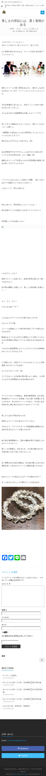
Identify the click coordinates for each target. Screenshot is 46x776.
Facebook (23, 748)
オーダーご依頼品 (9, 675)
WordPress (15, 774)
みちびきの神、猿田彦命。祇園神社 (16, 706)
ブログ (18, 28)
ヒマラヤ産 (35, 45)
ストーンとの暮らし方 (30, 28)
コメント (6, 584)
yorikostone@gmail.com (14, 2)
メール (5, 617)
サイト (4, 625)
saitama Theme (24, 774)
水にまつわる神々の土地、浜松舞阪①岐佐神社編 (22, 699)
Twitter (23, 755)
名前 (4, 610)
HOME (11, 28)
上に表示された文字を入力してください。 (18, 636)
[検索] (41, 660)
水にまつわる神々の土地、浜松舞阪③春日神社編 (22, 682)
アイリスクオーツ (24, 45)
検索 (3, 656)
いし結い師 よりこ (19, 42)
